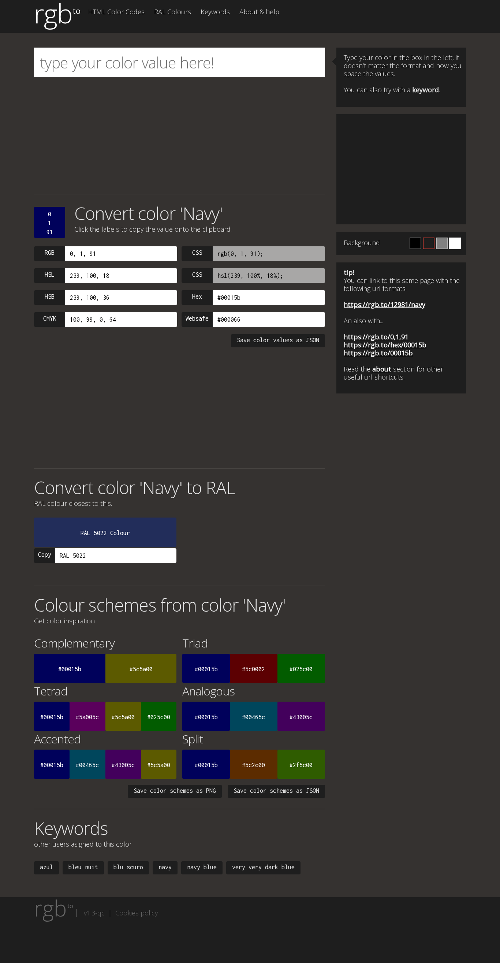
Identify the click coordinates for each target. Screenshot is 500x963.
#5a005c (87, 717)
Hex (197, 296)
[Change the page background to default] (428, 243)
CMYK (49, 318)
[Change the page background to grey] (442, 243)
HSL (50, 274)
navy (165, 867)
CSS (197, 252)
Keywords (215, 11)
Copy (44, 554)
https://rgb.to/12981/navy (384, 304)
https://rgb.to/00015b (378, 352)
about (381, 369)
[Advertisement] (179, 135)
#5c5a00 (141, 669)
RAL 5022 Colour (105, 533)
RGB (50, 252)
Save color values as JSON (278, 340)
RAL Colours (172, 11)
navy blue (202, 867)
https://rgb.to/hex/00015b (385, 344)
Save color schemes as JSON (276, 790)
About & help (259, 11)
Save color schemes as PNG (175, 790)
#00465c (253, 717)
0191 (49, 223)
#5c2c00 (253, 765)
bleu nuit (83, 867)
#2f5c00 (301, 765)
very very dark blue (263, 867)
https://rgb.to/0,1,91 (376, 336)
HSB (50, 296)
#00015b (69, 669)
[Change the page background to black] (415, 243)
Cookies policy (136, 912)
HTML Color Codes (116, 11)
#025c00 (301, 669)
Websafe (197, 318)
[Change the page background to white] (455, 243)
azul (46, 867)
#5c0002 (253, 669)
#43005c (301, 717)
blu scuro (128, 867)
